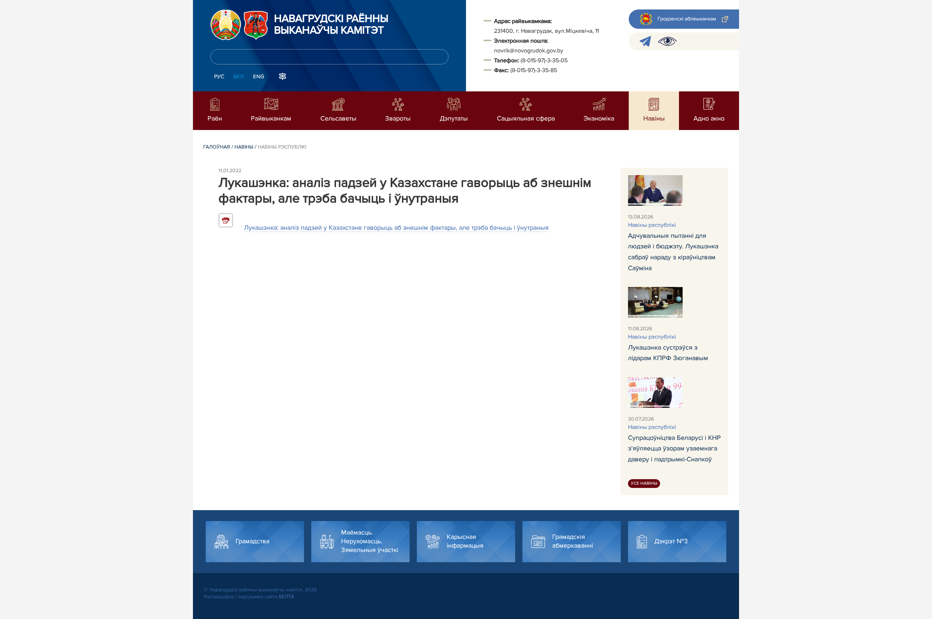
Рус (219, 76)
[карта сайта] (282, 76)
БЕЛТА (286, 597)
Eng (258, 76)
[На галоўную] (225, 24)
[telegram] (645, 41)
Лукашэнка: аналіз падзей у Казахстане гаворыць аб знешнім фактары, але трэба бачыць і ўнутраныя (396, 228)
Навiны (243, 147)
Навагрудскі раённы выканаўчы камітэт (331, 24)
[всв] (667, 41)
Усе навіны (644, 483)
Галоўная (216, 147)
